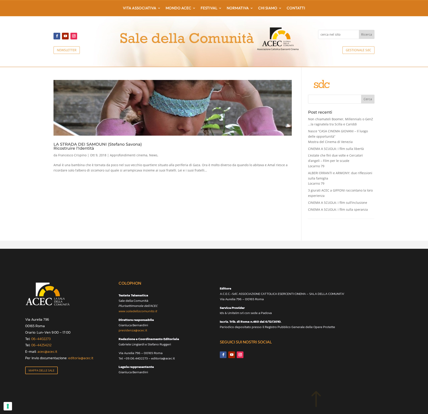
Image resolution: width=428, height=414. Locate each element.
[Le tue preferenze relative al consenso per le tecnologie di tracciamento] (8, 406)
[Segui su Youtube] (65, 36)
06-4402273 (41, 338)
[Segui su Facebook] (57, 36)
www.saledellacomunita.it (138, 311)
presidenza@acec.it (133, 330)
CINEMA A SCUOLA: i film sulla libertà (336, 149)
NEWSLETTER (66, 50)
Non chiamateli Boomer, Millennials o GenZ (340, 121)
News (153, 155)
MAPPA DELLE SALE (41, 370)
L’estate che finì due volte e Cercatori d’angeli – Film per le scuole (335, 160)
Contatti (296, 8)
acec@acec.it (47, 351)
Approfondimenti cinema (128, 155)
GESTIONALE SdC (358, 50)
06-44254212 (41, 345)
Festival (209, 8)
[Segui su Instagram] (73, 36)
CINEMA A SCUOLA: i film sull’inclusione (337, 202)
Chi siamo (267, 8)
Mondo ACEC (178, 8)
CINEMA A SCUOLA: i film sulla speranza (338, 209)
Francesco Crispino (72, 155)
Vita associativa (139, 8)
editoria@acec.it (80, 358)
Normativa (238, 8)
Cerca (368, 99)
